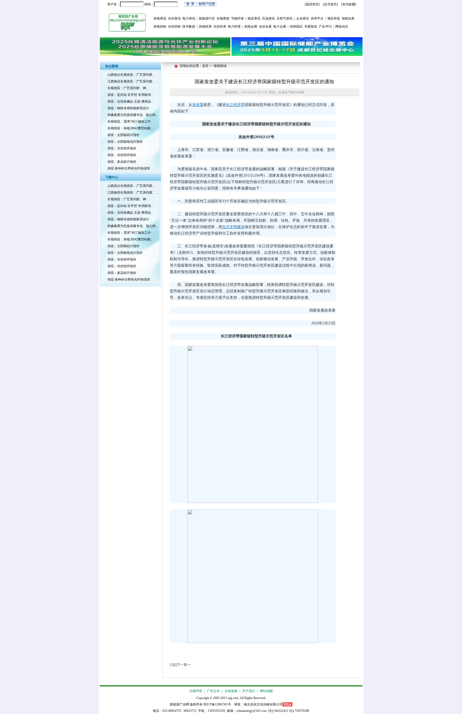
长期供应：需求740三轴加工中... (130, 121)
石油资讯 (268, 18)
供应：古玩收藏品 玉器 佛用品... (130, 101)
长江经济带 (235, 105)
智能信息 (348, 18)
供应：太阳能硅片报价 (123, 135)
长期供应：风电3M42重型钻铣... (130, 128)
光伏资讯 (174, 18)
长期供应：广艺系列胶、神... (127, 88)
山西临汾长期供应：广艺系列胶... (131, 75)
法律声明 (195, 691)
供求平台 (317, 18)
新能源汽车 (207, 18)
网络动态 (341, 26)
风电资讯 (159, 18)
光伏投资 (219, 26)
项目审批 (333, 18)
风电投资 (205, 26)
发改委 (197, 105)
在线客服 (231, 691)
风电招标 (159, 26)
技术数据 (188, 26)
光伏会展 (265, 26)
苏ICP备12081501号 (217, 704)
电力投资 (234, 26)
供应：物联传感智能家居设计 (128, 108)
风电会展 (250, 26)
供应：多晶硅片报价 (121, 162)
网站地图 (266, 691)
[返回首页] (312, 4)
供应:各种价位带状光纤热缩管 (128, 168)
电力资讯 (188, 18)
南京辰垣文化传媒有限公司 (263, 704)
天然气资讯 (284, 18)
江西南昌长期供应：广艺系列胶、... (132, 81)
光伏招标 (174, 26)
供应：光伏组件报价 (121, 148)
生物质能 (223, 18)
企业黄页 (302, 18)
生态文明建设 (233, 227)
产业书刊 (325, 26)
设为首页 (330, 4)
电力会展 (279, 26)
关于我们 (248, 691)
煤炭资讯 (254, 18)
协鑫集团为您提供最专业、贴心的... (132, 115)
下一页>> (184, 665)
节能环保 (237, 18)
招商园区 (296, 26)
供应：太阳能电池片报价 (125, 141)
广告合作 (213, 691)
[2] (175, 665)
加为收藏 (348, 4)
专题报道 (310, 26)
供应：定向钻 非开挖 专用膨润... (130, 95)
